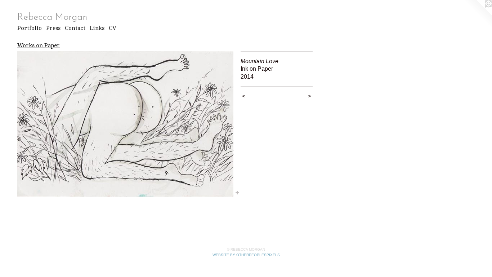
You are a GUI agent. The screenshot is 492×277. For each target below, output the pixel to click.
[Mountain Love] (125, 124)
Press (53, 28)
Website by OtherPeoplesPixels (246, 255)
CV (112, 28)
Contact (75, 28)
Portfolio (29, 28)
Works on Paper (38, 45)
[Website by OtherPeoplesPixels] (477, 14)
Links (97, 28)
